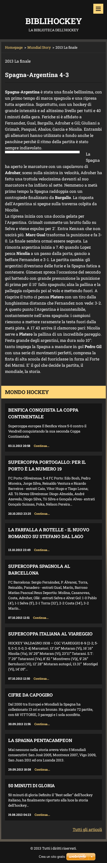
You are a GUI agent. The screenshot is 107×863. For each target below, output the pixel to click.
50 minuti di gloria (31, 785)
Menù (98, 9)
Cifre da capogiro (30, 695)
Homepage (14, 47)
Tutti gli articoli (87, 829)
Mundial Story (39, 47)
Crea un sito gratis (52, 857)
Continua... (41, 446)
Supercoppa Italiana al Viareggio (50, 634)
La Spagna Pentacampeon (40, 740)
